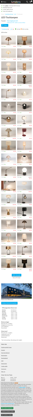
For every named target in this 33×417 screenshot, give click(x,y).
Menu (4, 2)
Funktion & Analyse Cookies (8, 411)
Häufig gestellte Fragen (6, 347)
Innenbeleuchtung (9, 14)
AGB (2, 360)
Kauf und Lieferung (5, 352)
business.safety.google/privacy (7, 403)
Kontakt (3, 350)
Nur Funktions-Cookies (7, 414)
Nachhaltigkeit (4, 358)
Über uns (3, 371)
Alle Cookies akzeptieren (7, 408)
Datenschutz (4, 363)
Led (15, 14)
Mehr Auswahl (16, 275)
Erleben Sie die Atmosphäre (9, 303)
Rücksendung (4, 355)
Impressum (3, 369)
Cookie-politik (4, 366)
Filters (5, 25)
